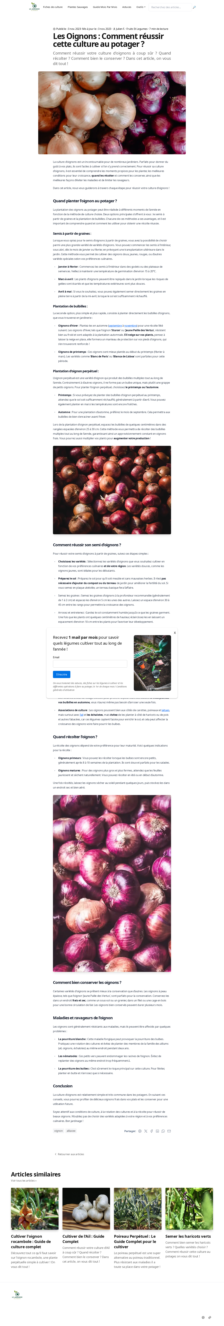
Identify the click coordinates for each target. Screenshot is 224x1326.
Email (56, 657)
